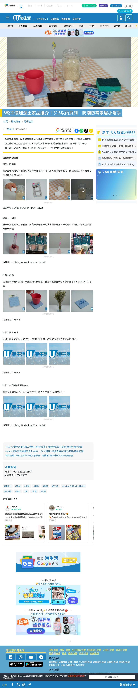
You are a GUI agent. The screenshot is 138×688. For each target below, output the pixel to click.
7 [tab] (63, 32)
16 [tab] (73, 36)
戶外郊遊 (83, 653)
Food (40, 5)
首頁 (5, 121)
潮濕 (37, 486)
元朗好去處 (108, 650)
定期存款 (77, 19)
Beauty (50, 5)
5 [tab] (73, 29)
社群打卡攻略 (90, 5)
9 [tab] (68, 32)
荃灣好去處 (121, 650)
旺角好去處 (54, 653)
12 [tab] (76, 32)
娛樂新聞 (66, 19)
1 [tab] (63, 29)
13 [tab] (65, 36)
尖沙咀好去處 (79, 650)
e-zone (70, 5)
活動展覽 (53, 650)
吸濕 (46, 486)
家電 (35, 491)
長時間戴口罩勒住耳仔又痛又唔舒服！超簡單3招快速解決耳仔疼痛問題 (39, 455)
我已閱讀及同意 (111, 677)
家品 (18, 486)
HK (21, 5)
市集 (62, 650)
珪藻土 (8, 486)
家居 (44, 491)
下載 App (117, 5)
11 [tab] (73, 32)
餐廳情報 (72, 653)
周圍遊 (117, 25)
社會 (64, 653)
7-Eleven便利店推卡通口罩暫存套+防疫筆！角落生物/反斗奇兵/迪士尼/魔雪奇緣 (43, 446)
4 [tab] (71, 29)
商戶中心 (103, 5)
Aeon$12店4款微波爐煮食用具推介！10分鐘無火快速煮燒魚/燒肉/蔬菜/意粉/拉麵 (44, 451)
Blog (60, 5)
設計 (18, 491)
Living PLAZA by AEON (73, 486)
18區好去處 (130, 25)
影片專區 (104, 25)
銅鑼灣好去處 (94, 650)
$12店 (55, 486)
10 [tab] (71, 32)
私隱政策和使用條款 (76, 676)
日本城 (8, 491)
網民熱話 (53, 661)
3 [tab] (68, 29)
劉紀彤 (10, 129)
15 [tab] (71, 36)
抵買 (27, 486)
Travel (29, 5)
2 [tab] (65, 29)
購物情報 (15, 121)
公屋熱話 (55, 19)
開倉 (68, 650)
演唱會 (10, 25)
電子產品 (28, 121)
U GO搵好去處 (126, 11)
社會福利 (94, 653)
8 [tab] (65, 32)
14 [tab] (68, 36)
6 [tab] (76, 29)
